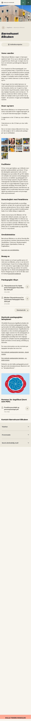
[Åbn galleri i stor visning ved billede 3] (19, 141)
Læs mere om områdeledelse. (10, 250)
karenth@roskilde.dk (14, 274)
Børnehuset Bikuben (19, 27)
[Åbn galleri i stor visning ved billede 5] (4, 148)
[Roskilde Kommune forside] (7, 2)
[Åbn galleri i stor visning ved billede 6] (12, 148)
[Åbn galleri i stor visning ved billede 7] (19, 148)
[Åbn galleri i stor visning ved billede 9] (4, 156)
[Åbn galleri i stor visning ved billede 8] (26, 148)
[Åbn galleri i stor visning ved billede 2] (12, 141)
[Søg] (23, 2)
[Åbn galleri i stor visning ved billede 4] (26, 141)
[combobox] (3, 27)
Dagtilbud (9, 27)
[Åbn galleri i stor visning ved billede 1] (4, 141)
